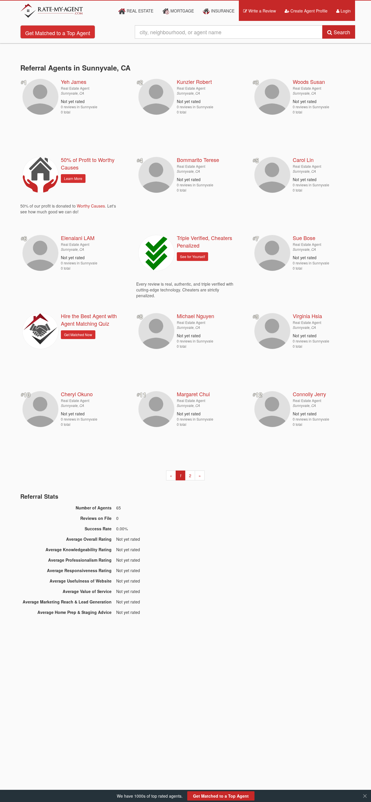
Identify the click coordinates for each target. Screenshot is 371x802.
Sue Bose (304, 237)
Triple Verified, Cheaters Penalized (204, 241)
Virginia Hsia (307, 316)
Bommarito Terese (198, 159)
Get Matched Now (78, 334)
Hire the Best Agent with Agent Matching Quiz (89, 319)
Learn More (73, 178)
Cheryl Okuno (77, 394)
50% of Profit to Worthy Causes (87, 163)
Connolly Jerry (309, 394)
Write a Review (261, 11)
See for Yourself (192, 256)
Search (341, 32)
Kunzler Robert (194, 81)
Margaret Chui (193, 394)
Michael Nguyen (195, 316)
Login (345, 11)
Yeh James (73, 81)
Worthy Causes (91, 206)
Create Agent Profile (308, 11)
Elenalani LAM (77, 237)
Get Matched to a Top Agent (57, 33)
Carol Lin (303, 159)
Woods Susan (309, 81)
